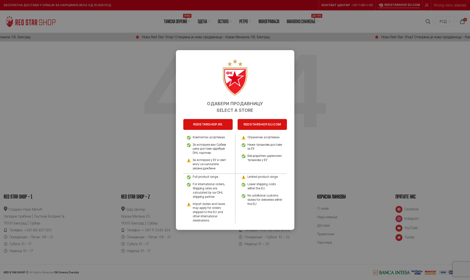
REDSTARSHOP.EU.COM (262, 124)
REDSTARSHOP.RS (207, 124)
